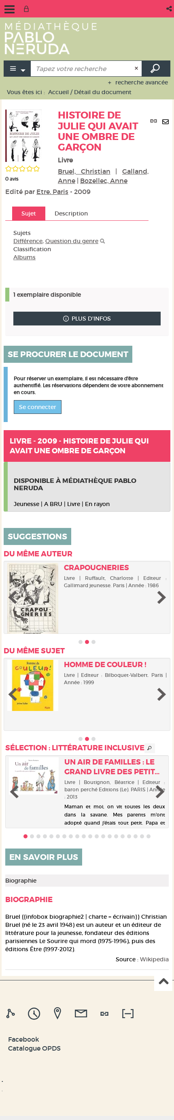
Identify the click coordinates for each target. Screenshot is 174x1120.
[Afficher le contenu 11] (90, 836)
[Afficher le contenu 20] (148, 836)
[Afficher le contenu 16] (123, 836)
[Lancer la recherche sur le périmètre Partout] (156, 68)
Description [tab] (71, 213)
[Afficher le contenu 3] (93, 642)
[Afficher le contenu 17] (129, 836)
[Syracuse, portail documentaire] (51, 37)
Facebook (23, 1039)
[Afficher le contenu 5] (51, 836)
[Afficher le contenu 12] (97, 836)
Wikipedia (154, 959)
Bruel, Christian (84, 171)
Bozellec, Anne (103, 181)
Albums (24, 257)
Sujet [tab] (28, 213)
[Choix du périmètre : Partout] (17, 68)
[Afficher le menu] (9, 9)
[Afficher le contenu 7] (64, 836)
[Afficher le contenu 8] (71, 836)
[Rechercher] (102, 241)
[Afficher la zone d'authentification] (28, 8)
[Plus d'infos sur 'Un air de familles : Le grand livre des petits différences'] (33, 776)
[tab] (11, 1014)
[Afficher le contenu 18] (136, 836)
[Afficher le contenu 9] (77, 836)
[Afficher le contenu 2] (32, 836)
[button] (170, 8)
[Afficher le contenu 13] (103, 836)
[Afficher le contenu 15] (116, 836)
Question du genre (71, 241)
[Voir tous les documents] (149, 748)
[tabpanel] (76, 245)
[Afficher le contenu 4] (45, 836)
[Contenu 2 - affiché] (87, 642)
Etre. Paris (52, 191)
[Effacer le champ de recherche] (137, 68)
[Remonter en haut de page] (163, 982)
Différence (27, 241)
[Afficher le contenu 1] (81, 642)
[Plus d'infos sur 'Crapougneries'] (33, 599)
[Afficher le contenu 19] (142, 836)
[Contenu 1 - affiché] (25, 836)
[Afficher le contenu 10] (84, 836)
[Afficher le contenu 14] (110, 836)
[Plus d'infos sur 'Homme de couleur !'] (33, 685)
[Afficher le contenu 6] (58, 836)
